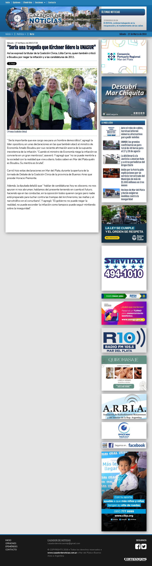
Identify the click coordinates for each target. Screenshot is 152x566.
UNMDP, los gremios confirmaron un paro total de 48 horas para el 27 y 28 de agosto (132, 146)
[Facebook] (138, 548)
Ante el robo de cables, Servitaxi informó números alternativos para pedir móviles (132, 133)
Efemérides (27, 2)
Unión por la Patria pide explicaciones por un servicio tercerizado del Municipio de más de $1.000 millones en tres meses (133, 177)
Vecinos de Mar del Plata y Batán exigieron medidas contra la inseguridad (133, 194)
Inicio (7, 2)
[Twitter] (144, 548)
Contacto (52, 2)
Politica (20, 34)
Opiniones (16, 2)
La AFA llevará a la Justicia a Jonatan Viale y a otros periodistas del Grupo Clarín (133, 160)
